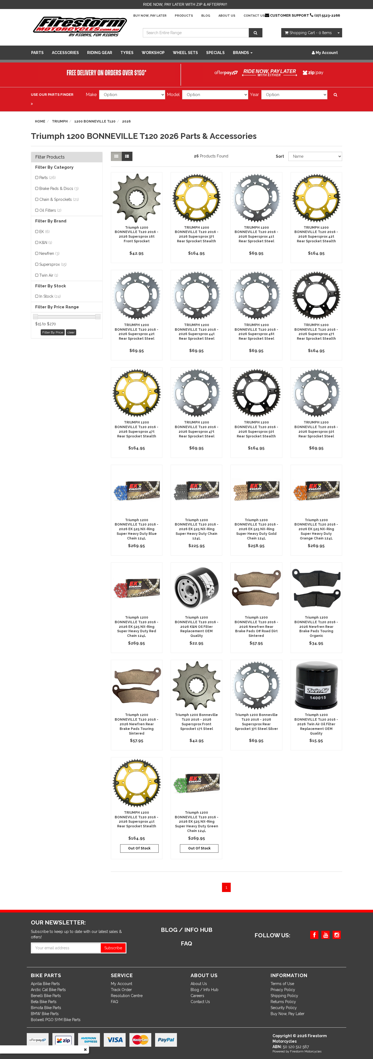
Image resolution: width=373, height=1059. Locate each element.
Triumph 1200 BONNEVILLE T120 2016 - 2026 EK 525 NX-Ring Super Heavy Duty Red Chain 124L (136, 627)
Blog (205, 15)
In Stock (50, 296)
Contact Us (254, 15)
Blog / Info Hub (204, 990)
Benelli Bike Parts (46, 996)
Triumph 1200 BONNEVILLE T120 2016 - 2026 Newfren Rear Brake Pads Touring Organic (316, 627)
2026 (126, 121)
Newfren (49, 253)
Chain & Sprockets (59, 199)
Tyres (127, 52)
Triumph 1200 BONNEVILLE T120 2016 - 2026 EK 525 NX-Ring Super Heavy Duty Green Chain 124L (196, 822)
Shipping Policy (284, 996)
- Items (310, 33)
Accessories (65, 52)
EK (44, 231)
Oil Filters (50, 210)
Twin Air (48, 275)
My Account (121, 984)
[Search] (255, 32)
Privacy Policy (283, 990)
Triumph (60, 121)
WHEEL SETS (185, 52)
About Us (226, 15)
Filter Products (50, 157)
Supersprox (53, 264)
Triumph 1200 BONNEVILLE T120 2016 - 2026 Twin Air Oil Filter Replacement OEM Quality (316, 724)
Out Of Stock (139, 848)
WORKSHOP (153, 52)
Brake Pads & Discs (59, 188)
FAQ (114, 1002)
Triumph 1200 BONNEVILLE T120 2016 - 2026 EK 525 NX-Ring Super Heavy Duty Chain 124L (196, 529)
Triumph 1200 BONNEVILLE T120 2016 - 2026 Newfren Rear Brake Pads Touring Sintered (136, 724)
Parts (37, 52)
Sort (280, 156)
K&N (45, 242)
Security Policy (284, 1008)
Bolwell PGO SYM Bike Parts (56, 1020)
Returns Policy (283, 1002)
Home (40, 121)
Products (184, 15)
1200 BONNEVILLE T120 (95, 121)
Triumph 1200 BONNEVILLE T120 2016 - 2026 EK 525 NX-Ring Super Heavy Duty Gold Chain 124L (256, 529)
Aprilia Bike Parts (45, 984)
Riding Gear (99, 52)
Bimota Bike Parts (46, 1008)
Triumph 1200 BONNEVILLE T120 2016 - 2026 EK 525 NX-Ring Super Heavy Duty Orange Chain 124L (316, 529)
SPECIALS (215, 52)
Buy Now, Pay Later (150, 15)
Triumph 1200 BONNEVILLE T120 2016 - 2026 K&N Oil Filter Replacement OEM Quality (196, 627)
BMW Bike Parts (45, 1014)
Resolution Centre (127, 996)
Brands (241, 52)
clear (71, 332)
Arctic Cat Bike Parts (48, 990)
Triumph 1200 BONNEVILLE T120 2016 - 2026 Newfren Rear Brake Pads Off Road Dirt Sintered (256, 627)
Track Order (121, 990)
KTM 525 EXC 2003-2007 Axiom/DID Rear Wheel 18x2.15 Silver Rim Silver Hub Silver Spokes (47, 1034)
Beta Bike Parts (44, 1002)
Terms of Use (282, 984)
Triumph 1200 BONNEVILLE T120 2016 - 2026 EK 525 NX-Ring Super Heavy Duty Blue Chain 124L (136, 529)
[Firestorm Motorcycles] (80, 26)
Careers (197, 996)
